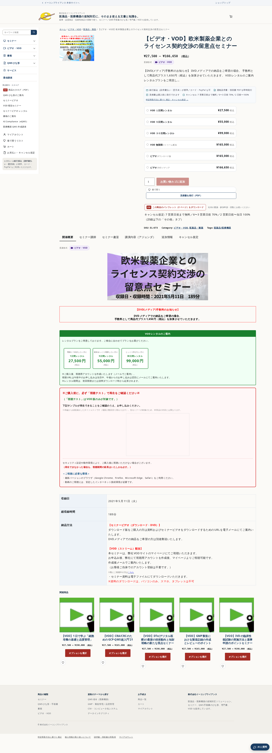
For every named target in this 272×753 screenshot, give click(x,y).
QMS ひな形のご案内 (13, 95)
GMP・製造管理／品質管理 (101, 704)
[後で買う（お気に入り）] (63, 662)
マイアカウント (145, 708)
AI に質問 (262, 747)
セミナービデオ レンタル (15, 110)
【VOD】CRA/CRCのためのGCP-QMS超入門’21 (117, 637)
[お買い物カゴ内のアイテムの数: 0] (231, 16)
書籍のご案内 (9, 116)
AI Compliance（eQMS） (15, 121)
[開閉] (34, 41)
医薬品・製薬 (89, 29)
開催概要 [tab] (67, 237)
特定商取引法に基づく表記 (50, 737)
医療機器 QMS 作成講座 (14, 126)
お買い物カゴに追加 (172, 181)
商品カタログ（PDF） (17, 89)
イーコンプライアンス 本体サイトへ (62, 2)
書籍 (40, 708)
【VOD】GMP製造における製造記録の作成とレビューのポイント (197, 639)
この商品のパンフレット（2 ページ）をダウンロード (175, 207)
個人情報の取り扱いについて (78, 737)
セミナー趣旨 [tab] (110, 237)
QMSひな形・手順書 (48, 704)
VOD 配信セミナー (12, 105)
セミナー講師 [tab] (87, 237)
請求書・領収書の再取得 (105, 737)
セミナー (42, 699)
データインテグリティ (98, 713)
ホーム (63, 29)
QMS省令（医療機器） (99, 699)
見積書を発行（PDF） (191, 195)
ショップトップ (222, 2)
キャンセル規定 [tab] (188, 237)
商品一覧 (142, 699)
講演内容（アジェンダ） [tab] (140, 237)
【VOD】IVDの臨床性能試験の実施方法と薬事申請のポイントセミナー (237, 639)
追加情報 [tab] (167, 237)
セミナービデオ (10, 100)
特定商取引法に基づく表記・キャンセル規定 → (167, 99)
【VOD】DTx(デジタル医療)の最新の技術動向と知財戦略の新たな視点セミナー (157, 639)
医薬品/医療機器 (222, 227)
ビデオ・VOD (74, 29)
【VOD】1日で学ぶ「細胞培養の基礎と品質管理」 (78, 637)
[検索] (34, 32)
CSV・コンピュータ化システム (103, 708)
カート (141, 704)
